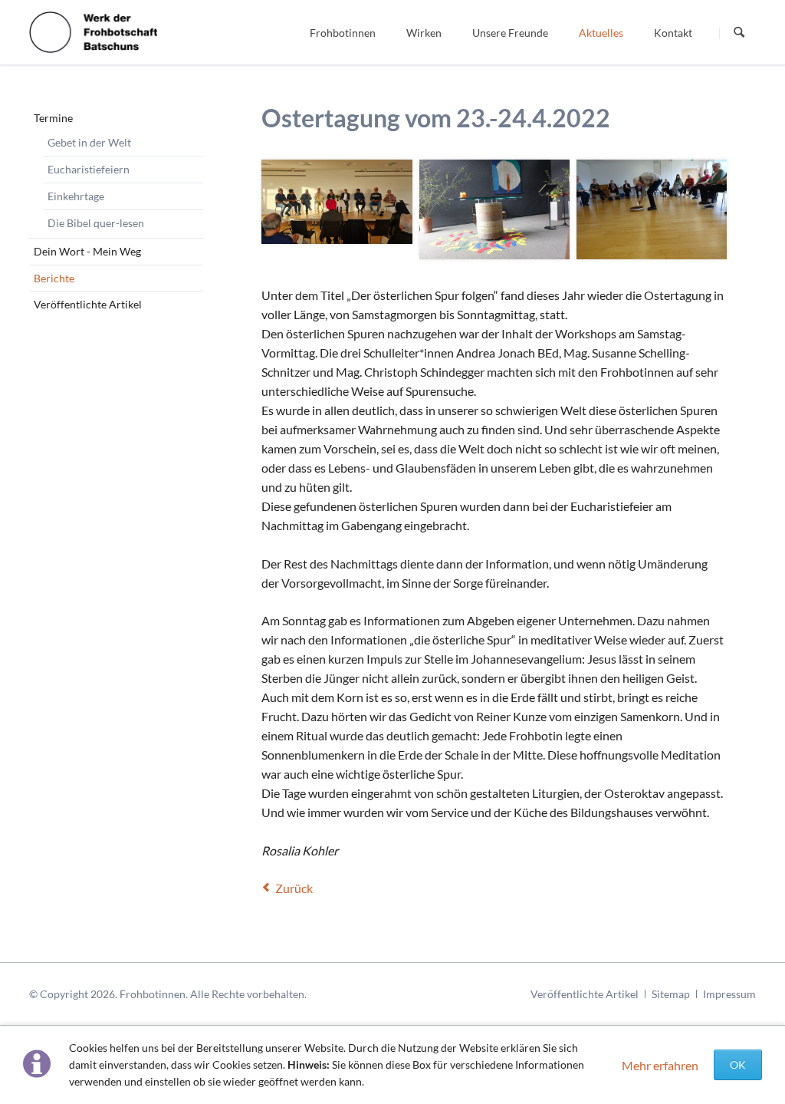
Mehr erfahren (660, 1065)
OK (738, 1064)
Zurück (294, 888)
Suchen (739, 33)
